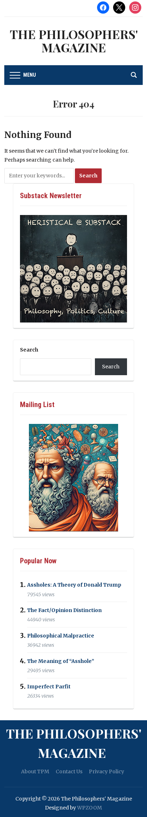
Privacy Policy (106, 771)
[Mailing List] (73, 477)
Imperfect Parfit (49, 686)
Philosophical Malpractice (60, 635)
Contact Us (69, 771)
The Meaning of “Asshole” (60, 661)
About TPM (35, 771)
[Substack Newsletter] (73, 268)
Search (29, 350)
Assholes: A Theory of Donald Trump (74, 585)
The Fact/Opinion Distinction (64, 610)
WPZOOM (89, 807)
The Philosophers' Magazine (74, 41)
